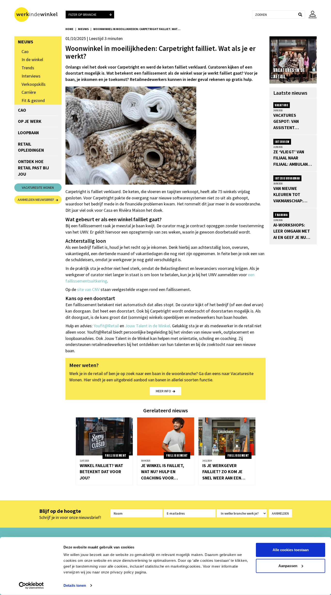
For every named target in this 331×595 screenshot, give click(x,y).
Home (69, 29)
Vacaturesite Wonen (38, 187)
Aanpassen (287, 566)
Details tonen (74, 585)
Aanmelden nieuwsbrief (37, 199)
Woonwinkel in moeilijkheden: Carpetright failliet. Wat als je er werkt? (137, 29)
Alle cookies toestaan (291, 550)
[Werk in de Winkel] (38, 14)
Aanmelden (280, 513)
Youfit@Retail (106, 326)
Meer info (164, 391)
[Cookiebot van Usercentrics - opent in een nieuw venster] (31, 585)
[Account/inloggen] (311, 14)
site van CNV (88, 289)
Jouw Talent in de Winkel (147, 326)
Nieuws (83, 29)
